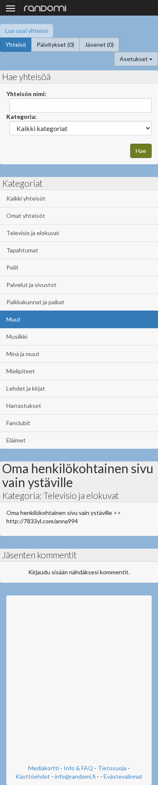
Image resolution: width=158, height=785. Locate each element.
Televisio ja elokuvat (32, 232)
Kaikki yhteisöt (26, 198)
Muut (13, 319)
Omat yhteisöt (25, 215)
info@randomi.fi (75, 776)
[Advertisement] (79, 681)
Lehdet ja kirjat (25, 388)
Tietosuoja (112, 768)
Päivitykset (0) (55, 44)
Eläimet (16, 440)
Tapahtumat (22, 250)
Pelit (12, 267)
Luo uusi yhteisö (26, 30)
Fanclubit (18, 422)
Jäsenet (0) (99, 44)
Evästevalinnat (123, 776)
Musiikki (16, 336)
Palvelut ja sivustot (31, 284)
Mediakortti (43, 768)
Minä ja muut (23, 353)
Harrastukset (23, 405)
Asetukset (134, 58)
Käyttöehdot (33, 776)
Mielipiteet (20, 371)
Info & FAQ (78, 768)
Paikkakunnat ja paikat (35, 301)
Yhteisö (15, 44)
